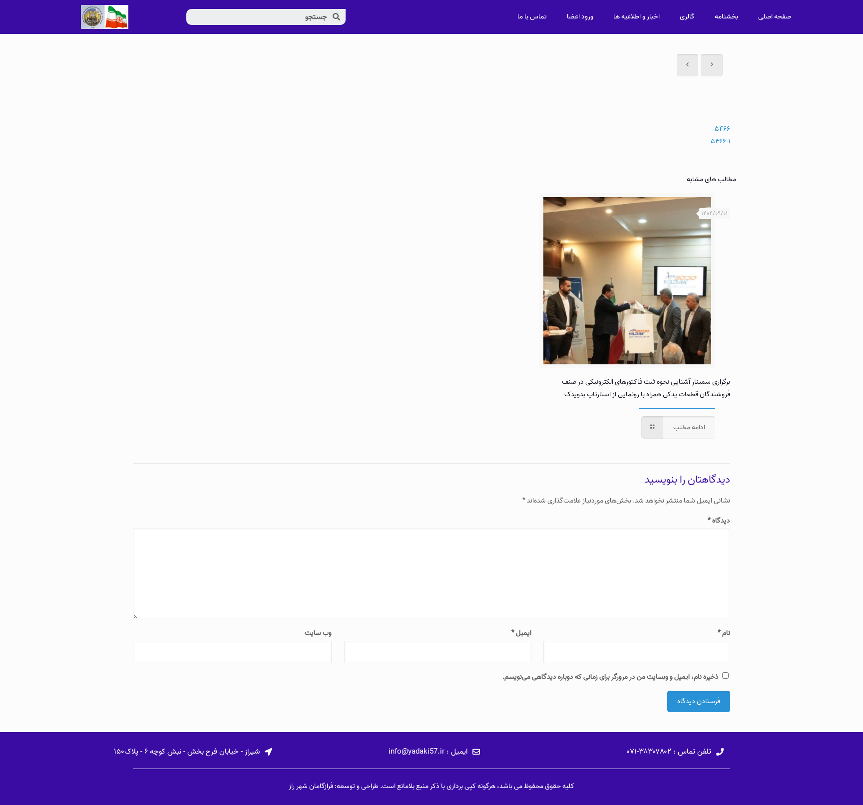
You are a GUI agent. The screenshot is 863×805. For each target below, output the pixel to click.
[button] (675, 752)
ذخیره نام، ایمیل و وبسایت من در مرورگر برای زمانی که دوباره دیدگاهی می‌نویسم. (610, 677)
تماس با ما (532, 16)
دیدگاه (719, 521)
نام (724, 633)
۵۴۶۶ (722, 129)
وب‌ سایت (318, 633)
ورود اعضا (580, 16)
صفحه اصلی (774, 16)
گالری (687, 16)
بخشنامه (726, 16)
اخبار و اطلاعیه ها (636, 16)
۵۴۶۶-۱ (720, 141)
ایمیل (521, 633)
